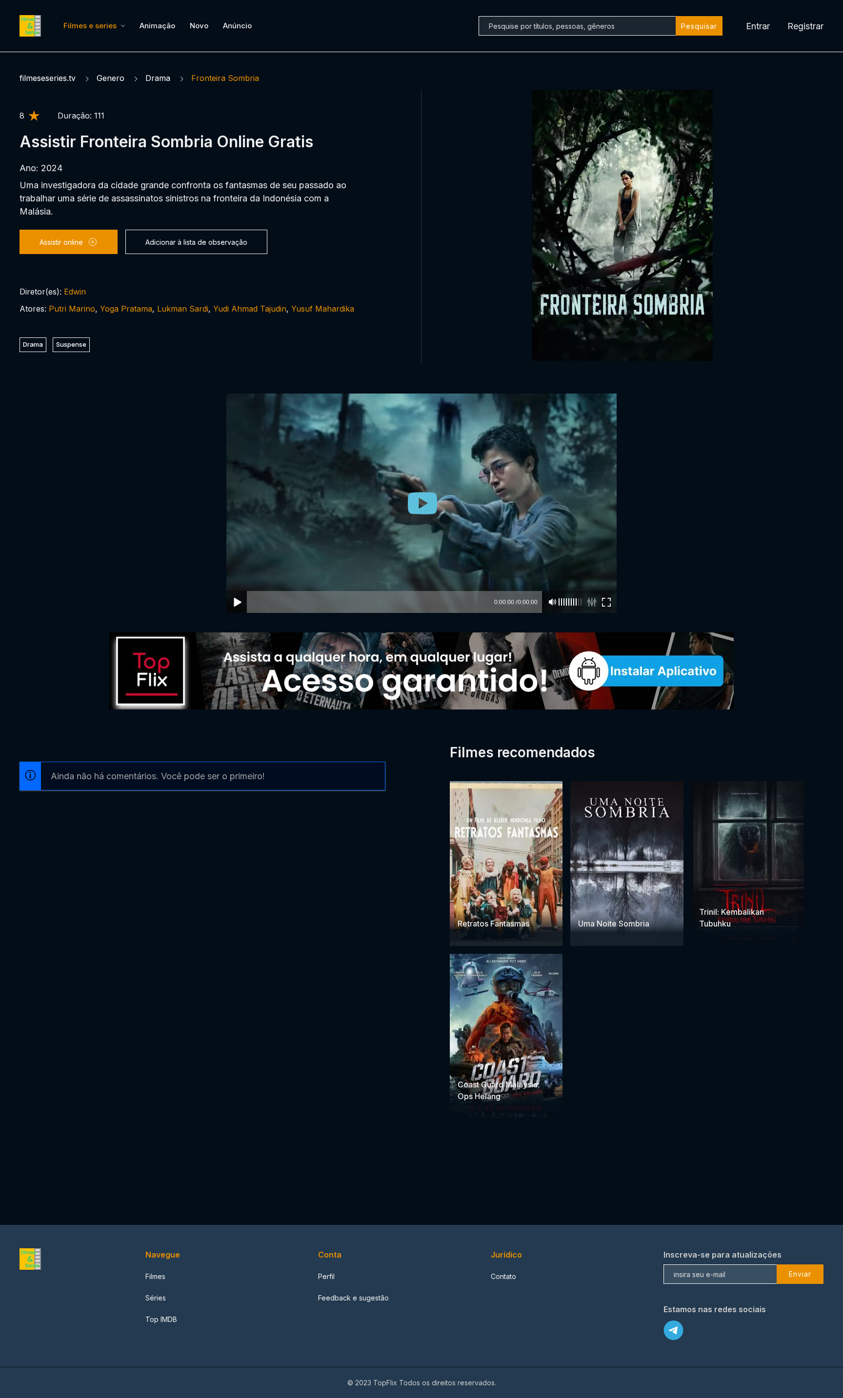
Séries (155, 1298)
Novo (199, 25)
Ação (622, 904)
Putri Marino (72, 309)
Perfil (326, 1276)
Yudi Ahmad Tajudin (249, 309)
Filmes (155, 1276)
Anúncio (237, 25)
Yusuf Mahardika (322, 309)
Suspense (71, 344)
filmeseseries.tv (48, 78)
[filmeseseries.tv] (32, 26)
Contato (503, 1276)
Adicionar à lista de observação (196, 242)
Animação (157, 25)
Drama (157, 78)
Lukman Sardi (182, 309)
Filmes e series (90, 25)
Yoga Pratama (126, 309)
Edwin (75, 291)
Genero (110, 78)
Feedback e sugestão (353, 1298)
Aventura (472, 904)
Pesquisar (699, 26)
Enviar (800, 1274)
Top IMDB (161, 1319)
